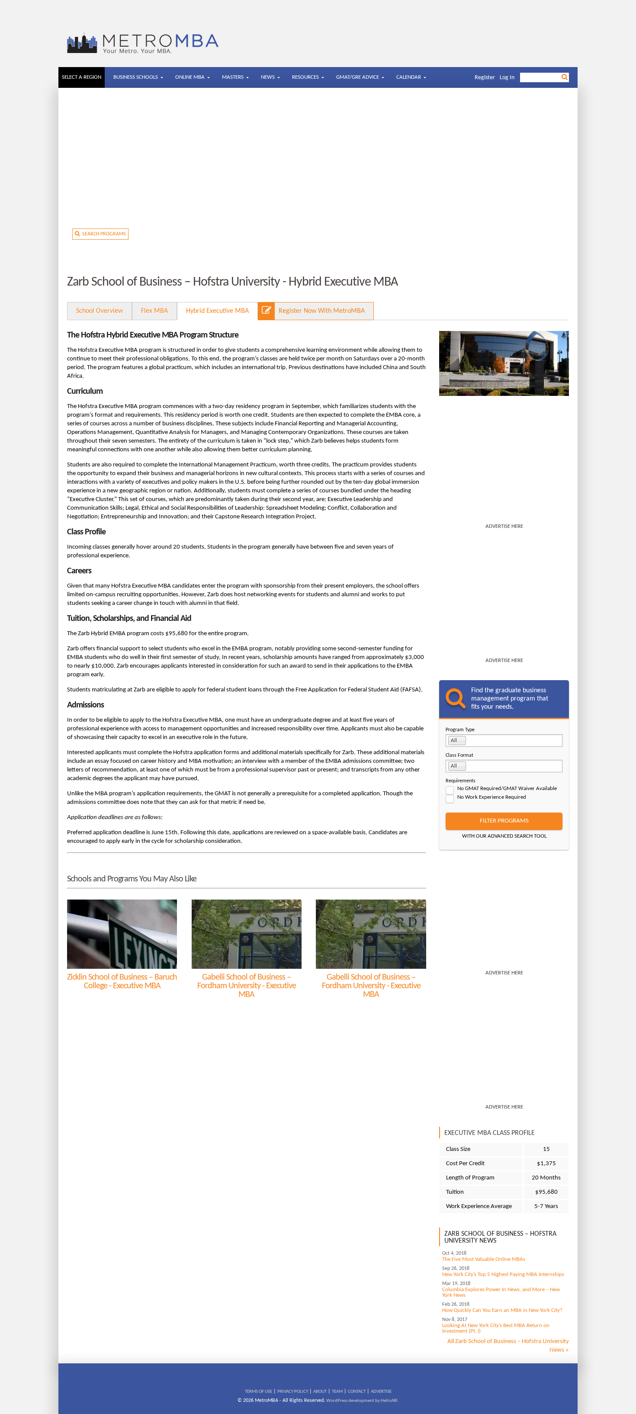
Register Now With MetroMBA (322, 311)
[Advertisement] (318, 161)
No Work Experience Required (491, 797)
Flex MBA (154, 311)
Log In (507, 77)
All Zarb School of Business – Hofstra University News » (508, 1345)
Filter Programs (504, 821)
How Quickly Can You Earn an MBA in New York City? (502, 1310)
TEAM (337, 1391)
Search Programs (103, 234)
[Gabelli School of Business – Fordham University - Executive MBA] (247, 934)
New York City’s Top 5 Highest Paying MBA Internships (503, 1274)
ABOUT (320, 1391)
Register (485, 77)
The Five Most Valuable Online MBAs (483, 1259)
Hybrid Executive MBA (217, 311)
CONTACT (357, 1391)
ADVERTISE (381, 1391)
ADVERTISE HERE (504, 526)
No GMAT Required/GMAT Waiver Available (507, 788)
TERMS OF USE (258, 1391)
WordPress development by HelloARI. (362, 1400)
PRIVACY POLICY (292, 1391)
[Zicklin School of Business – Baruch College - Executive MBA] (122, 934)
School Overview (99, 311)
